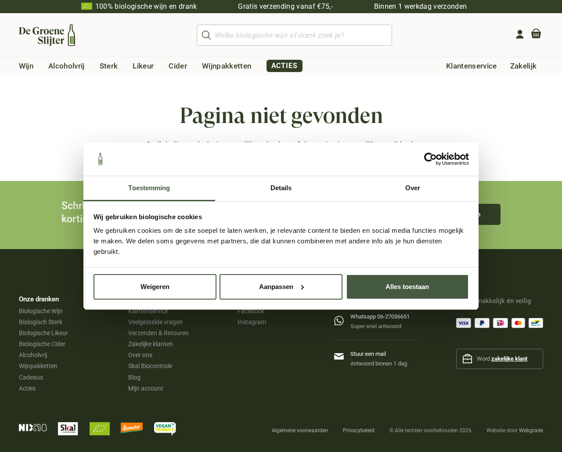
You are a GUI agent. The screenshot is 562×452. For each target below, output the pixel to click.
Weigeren (154, 286)
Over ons (140, 354)
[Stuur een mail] (342, 354)
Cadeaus (31, 377)
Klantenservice (148, 311)
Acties (27, 388)
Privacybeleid (359, 430)
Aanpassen (276, 286)
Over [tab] (412, 188)
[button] (40, 65)
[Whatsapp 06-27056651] (342, 318)
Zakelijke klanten (150, 343)
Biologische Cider (42, 343)
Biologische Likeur (43, 332)
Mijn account (145, 388)
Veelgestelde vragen (155, 321)
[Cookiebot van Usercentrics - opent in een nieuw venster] (430, 159)
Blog (134, 377)
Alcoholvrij (33, 354)
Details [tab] (281, 188)
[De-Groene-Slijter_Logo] (47, 35)
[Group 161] (520, 34)
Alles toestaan (407, 286)
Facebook (251, 311)
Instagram (252, 321)
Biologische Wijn (41, 311)
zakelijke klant (509, 358)
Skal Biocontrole (150, 365)
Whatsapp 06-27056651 (380, 316)
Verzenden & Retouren (158, 332)
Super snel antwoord (375, 326)
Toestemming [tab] (149, 188)
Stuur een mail (368, 354)
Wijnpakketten (38, 365)
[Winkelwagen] (536, 35)
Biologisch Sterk (40, 321)
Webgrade (531, 430)
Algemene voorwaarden (300, 430)
